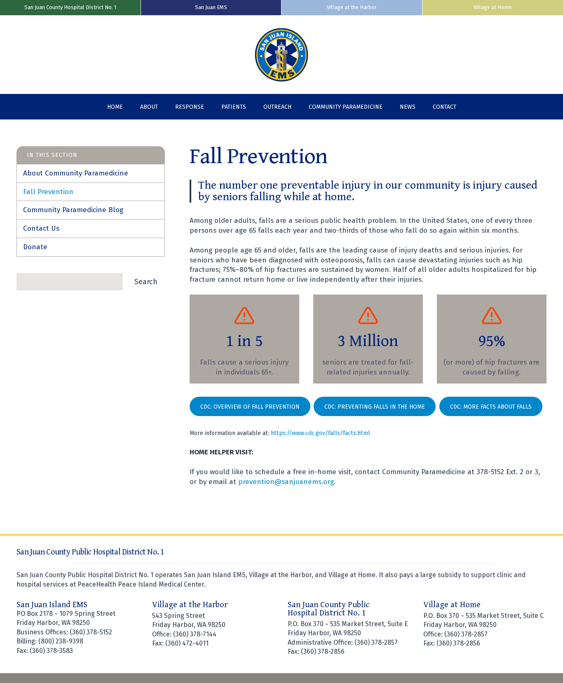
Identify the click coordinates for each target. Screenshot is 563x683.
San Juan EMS (211, 7)
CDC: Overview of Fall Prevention (250, 406)
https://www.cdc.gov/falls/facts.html (320, 433)
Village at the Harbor (352, 7)
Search (145, 281)
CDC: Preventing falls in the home (374, 406)
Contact (444, 106)
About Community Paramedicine (75, 173)
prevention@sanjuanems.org (286, 481)
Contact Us (41, 228)
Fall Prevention (48, 191)
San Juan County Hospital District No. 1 (70, 7)
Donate (35, 247)
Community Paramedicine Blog (73, 210)
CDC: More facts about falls (491, 406)
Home (115, 106)
